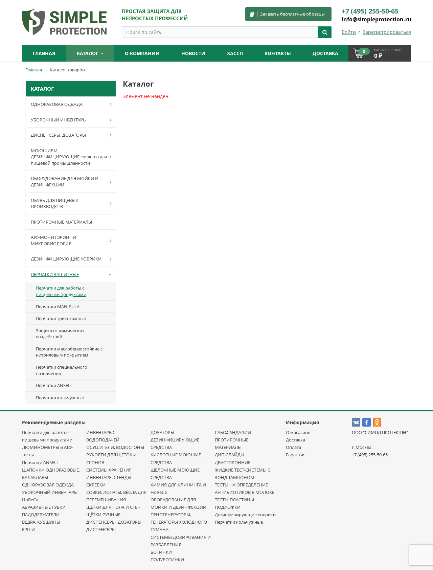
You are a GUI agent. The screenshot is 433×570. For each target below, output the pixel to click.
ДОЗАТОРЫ (162, 432)
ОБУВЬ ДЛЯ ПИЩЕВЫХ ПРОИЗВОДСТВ (54, 203)
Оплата (293, 447)
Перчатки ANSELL (54, 385)
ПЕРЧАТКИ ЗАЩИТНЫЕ (55, 274)
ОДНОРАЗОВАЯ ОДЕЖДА (57, 104)
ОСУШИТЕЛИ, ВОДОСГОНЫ (115, 447)
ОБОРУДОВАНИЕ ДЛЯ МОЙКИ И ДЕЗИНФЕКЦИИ (64, 181)
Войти (349, 32)
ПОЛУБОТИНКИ (167, 559)
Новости (193, 53)
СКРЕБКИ (96, 485)
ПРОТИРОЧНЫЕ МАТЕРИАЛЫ (61, 222)
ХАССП (235, 53)
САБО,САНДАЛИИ (233, 432)
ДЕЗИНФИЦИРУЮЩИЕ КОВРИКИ (66, 259)
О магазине (298, 432)
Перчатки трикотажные (61, 318)
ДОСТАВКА (325, 53)
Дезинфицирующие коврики (245, 514)
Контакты (278, 53)
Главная (44, 53)
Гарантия (295, 455)
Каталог (87, 53)
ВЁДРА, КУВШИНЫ (41, 522)
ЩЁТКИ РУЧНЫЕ (103, 514)
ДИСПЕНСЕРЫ (101, 529)
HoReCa (30, 500)
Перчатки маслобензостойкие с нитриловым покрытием (69, 352)
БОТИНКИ (161, 552)
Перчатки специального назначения (61, 370)
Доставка (295, 440)
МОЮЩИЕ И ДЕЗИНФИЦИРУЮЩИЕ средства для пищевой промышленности (69, 156)
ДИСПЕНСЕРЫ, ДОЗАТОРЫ (58, 135)
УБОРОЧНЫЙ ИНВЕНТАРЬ (58, 120)
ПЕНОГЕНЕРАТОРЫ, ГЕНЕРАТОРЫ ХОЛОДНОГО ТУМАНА (179, 521)
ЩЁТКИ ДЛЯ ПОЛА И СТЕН (113, 507)
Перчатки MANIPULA (57, 306)
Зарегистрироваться (387, 32)
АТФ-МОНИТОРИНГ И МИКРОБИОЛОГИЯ (53, 240)
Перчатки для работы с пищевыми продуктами (61, 291)
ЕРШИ (28, 529)
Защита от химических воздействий (60, 333)
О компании (142, 53)
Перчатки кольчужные (60, 397)
